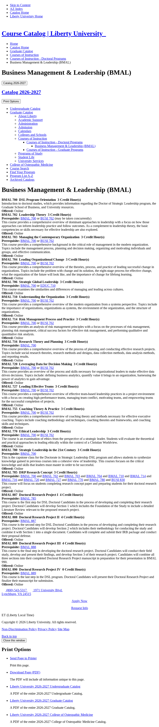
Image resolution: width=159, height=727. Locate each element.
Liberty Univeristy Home (26, 16)
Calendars (24, 131)
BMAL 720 (31, 480)
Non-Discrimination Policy (19, 629)
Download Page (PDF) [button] (25, 672)
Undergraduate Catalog (25, 108)
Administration (28, 123)
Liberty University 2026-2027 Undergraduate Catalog (45, 686)
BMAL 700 (28, 218)
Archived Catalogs (22, 179)
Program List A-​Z (21, 176)
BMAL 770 (75, 480)
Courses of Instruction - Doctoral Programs (38, 58)
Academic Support (30, 120)
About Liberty (27, 116)
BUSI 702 (47, 218)
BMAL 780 (97, 480)
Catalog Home (19, 12)
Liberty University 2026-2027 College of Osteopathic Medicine (51, 714)
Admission (25, 127)
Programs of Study (30, 153)
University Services (31, 161)
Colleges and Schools (32, 135)
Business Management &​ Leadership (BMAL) (65, 146)
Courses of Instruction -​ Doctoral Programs (54, 142)
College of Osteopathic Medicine (31, 164)
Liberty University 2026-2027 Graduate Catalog (41, 700)
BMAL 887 (28, 521)
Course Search (19, 168)
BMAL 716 (9, 480)
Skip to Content (20, 5)
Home (14, 43)
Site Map (63, 629)
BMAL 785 (28, 498)
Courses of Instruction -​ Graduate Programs (54, 149)
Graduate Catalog (21, 51)
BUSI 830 (118, 480)
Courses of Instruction (24, 55)
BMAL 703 (72, 476)
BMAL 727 (53, 480)
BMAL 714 (138, 476)
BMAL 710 (116, 476)
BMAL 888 (28, 547)
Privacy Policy (47, 629)
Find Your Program (22, 172)
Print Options (11, 101)
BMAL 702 (50, 476)
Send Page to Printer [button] (23, 658)
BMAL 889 (28, 573)
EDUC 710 (47, 285)
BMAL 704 (94, 476)
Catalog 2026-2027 (21, 92)
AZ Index (16, 9)
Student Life (26, 157)
